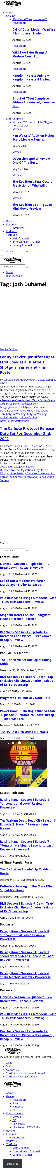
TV (14, 1120)
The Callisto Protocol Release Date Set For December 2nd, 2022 (27, 433)
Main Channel (20, 238)
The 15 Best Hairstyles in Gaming (24, 732)
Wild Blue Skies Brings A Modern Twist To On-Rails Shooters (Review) (28, 600)
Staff (9, 1066)
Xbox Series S (40, 477)
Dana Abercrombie (14, 379)
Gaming (10, 16)
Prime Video (33, 410)
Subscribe (12, 1163)
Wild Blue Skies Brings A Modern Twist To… (29, 54)
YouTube (11, 234)
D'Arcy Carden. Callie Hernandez (27, 402)
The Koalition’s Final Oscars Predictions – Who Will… (32, 183)
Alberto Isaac (7, 400)
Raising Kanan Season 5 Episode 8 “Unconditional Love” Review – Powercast (24, 803)
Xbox (26, 421)
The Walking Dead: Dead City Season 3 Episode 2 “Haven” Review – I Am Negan (28, 824)
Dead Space (12, 466)
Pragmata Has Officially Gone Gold (25, 698)
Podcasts (11, 231)
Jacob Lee (24, 466)
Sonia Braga (14, 417)
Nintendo (17, 1106)
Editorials (11, 224)
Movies (16, 129)
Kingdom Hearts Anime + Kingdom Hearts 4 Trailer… (31, 77)
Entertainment (14, 118)
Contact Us (12, 1069)
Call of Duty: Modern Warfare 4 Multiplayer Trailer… (33, 31)
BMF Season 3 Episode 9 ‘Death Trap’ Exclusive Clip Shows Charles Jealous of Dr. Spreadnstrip (27, 681)
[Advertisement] (28, 319)
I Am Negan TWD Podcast (27, 1127)
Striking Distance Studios (31, 473)
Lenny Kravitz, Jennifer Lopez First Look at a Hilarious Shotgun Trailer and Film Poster (27, 364)
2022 (3, 466)
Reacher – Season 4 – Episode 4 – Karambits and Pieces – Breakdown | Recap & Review (27, 636)
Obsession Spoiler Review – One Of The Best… (32, 160)
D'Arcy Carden (39, 400)
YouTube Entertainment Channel (25, 1073)
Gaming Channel (22, 245)
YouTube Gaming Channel (21, 1076)
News (3, 421)
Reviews (11, 221)
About (9, 12)
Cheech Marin (23, 400)
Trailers (13, 349)
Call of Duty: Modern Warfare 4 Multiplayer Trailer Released (22, 583)
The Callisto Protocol (20, 477)
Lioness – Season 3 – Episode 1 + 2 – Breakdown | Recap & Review (26, 566)
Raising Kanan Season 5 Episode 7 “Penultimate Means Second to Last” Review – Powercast (27, 845)
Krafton (15, 470)
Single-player (9, 473)
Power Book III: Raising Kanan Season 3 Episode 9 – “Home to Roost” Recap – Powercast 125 (27, 715)
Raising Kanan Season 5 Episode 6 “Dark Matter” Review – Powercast (25, 975)
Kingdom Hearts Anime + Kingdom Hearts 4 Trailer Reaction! (25, 617)
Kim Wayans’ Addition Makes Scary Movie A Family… (33, 137)
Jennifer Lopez (37, 407)
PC (8, 421)
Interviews (18, 228)
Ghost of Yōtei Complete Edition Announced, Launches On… (34, 102)
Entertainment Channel (26, 241)
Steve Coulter (29, 417)
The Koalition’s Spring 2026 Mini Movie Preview (32, 206)
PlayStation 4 (27, 470)
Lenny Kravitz (18, 410)
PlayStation (19, 22)
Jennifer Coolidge (19, 407)
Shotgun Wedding (15, 414)
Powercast (18, 1123)
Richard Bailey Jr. (13, 446)
